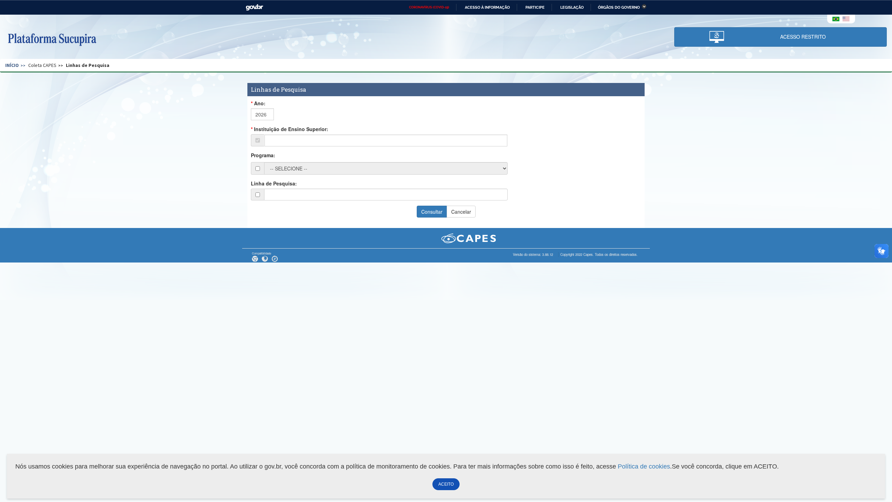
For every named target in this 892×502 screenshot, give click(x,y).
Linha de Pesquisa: (274, 183)
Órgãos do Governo (619, 7)
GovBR (254, 7)
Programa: (263, 155)
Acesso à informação (487, 7)
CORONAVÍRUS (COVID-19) (429, 7)
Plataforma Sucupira (52, 38)
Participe (535, 7)
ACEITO (446, 484)
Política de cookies (644, 466)
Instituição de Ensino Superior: (291, 129)
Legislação (572, 7)
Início (12, 65)
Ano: (260, 103)
